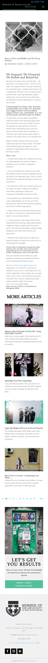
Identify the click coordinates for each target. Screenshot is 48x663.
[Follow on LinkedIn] (20, 651)
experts (31, 265)
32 (23, 498)
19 (3, 498)
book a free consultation (24, 584)
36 (27, 498)
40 (31, 498)
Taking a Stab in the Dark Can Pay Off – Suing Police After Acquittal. (23, 332)
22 (13, 498)
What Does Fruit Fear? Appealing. (18, 380)
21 (10, 498)
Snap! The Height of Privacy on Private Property (24, 428)
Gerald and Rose (29, 661)
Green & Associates (15, 265)
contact (13, 284)
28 (20, 498)
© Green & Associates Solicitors (21, 643)
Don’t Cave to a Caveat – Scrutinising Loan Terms (22, 476)
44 (34, 498)
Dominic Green (15, 63)
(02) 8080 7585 (37, 1)
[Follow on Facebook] (7, 651)
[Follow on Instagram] (13, 651)
